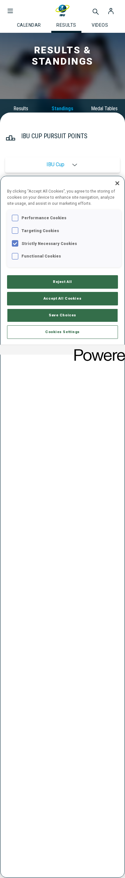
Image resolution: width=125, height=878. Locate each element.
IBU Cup (55, 165)
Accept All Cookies (62, 298)
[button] (10, 8)
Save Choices (62, 315)
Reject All (62, 281)
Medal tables (104, 108)
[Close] (117, 183)
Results (20, 108)
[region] (62, 527)
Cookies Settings (62, 332)
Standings (62, 108)
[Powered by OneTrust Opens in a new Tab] (97, 351)
